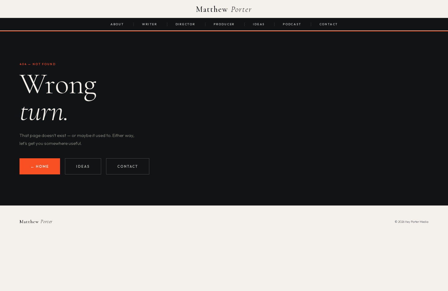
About (117, 24)
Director (185, 24)
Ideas (259, 24)
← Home (39, 166)
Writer (149, 24)
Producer (224, 24)
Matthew (224, 9)
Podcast (292, 24)
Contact (328, 24)
